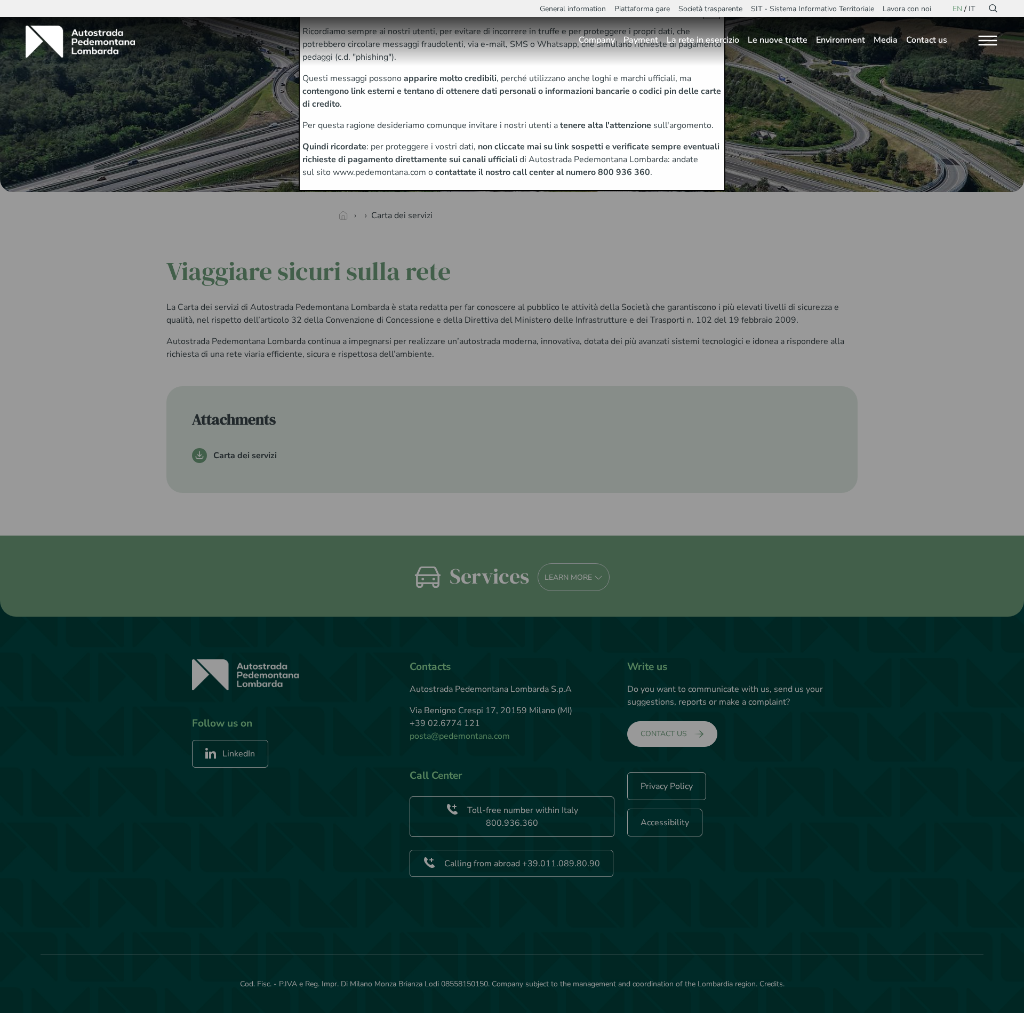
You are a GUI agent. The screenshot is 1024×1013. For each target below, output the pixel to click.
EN (957, 9)
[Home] (84, 42)
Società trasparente (710, 9)
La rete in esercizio (703, 40)
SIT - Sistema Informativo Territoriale (812, 9)
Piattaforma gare (642, 9)
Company (597, 40)
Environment (840, 40)
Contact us (926, 40)
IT (972, 9)
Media (886, 40)
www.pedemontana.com (379, 172)
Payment (640, 40)
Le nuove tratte (777, 40)
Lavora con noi (907, 9)
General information (573, 9)
